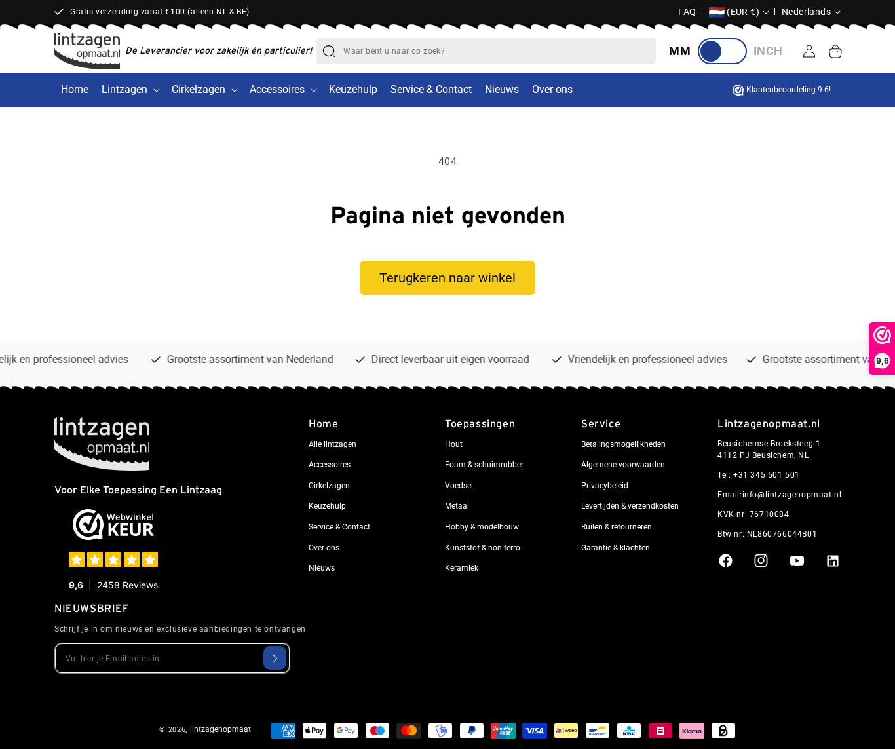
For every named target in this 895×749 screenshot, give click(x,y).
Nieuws (322, 568)
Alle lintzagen (332, 443)
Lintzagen (124, 89)
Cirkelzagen (198, 89)
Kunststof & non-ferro (482, 547)
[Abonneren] (274, 658)
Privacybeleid (604, 485)
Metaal (457, 505)
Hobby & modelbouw (482, 526)
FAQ (687, 11)
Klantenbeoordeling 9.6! (788, 89)
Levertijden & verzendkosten (630, 505)
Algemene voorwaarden (623, 464)
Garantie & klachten (615, 547)
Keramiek (461, 568)
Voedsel (459, 485)
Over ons (324, 547)
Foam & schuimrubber (484, 464)
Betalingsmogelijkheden (623, 443)
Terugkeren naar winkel (447, 278)
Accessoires (277, 89)
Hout (454, 443)
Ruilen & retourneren (616, 526)
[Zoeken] (329, 51)
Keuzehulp (327, 505)
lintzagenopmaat (220, 729)
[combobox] (499, 51)
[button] (835, 51)
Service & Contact (339, 526)
